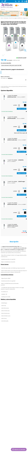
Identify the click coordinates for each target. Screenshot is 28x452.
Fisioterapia (6, 18)
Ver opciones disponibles (6, 63)
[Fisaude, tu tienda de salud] (7, 5)
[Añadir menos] (19, 105)
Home (2, 18)
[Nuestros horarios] (5, 1)
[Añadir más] (25, 105)
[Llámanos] (16, 1)
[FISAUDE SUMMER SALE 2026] (14, 13)
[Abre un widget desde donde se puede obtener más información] (19, 449)
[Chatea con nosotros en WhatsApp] (19, 1)
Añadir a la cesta (22, 108)
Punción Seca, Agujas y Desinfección (15, 18)
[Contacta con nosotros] (23, 1)
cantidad (15, 105)
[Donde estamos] (2, 1)
